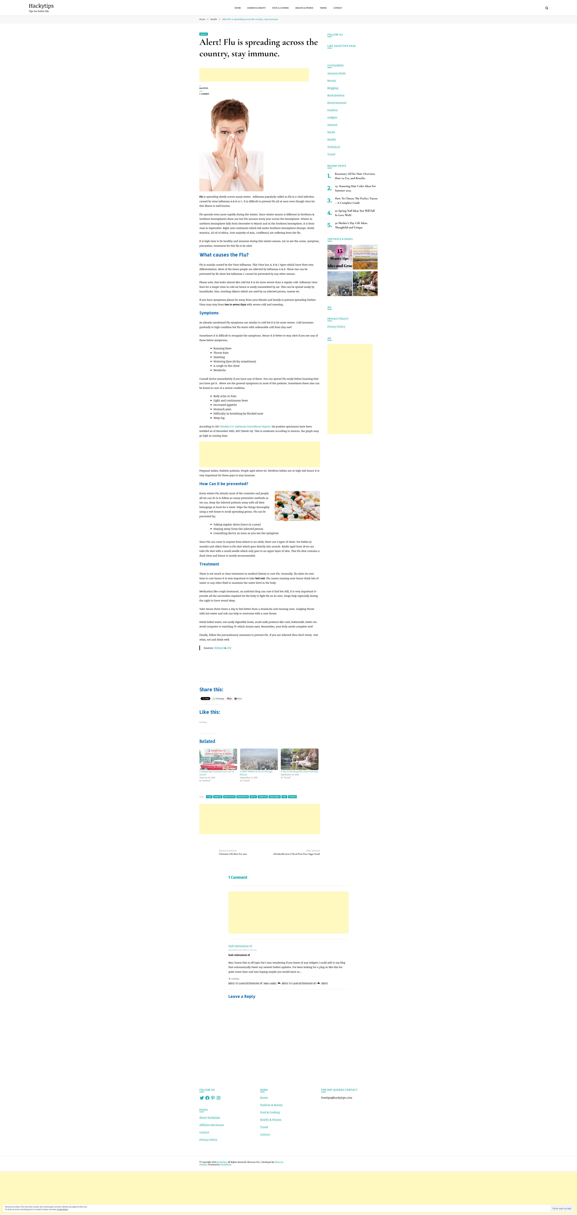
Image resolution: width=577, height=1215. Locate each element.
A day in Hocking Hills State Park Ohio (300, 771)
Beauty (331, 81)
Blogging (332, 88)
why (284, 797)
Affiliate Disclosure (211, 1125)
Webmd (219, 648)
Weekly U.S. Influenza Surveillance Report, (245, 426)
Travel (323, 7)
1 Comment (208, 94)
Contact (337, 7)
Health (203, 34)
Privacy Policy (336, 326)
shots (253, 797)
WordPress (225, 1164)
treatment (275, 797)
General (332, 125)
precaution (229, 797)
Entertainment (337, 103)
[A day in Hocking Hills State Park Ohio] (300, 759)
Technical (333, 147)
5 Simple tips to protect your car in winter (216, 773)
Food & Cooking (280, 7)
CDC (229, 648)
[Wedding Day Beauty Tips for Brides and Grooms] (339, 258)
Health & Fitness (304, 7)
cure (209, 797)
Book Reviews (335, 95)
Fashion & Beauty (256, 7)
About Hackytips (209, 1118)
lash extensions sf (240, 946)
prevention (242, 797)
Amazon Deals (336, 73)
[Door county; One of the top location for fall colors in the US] (365, 258)
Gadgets (332, 117)
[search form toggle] (546, 8)
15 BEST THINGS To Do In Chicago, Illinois (256, 773)
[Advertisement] (254, 75)
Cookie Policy (62, 1209)
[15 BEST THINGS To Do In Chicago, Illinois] (259, 759)
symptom (263, 797)
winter (292, 797)
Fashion (332, 110)
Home (238, 7)
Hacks (331, 132)
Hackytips (41, 5)
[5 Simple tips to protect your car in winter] (218, 759)
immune (217, 797)
